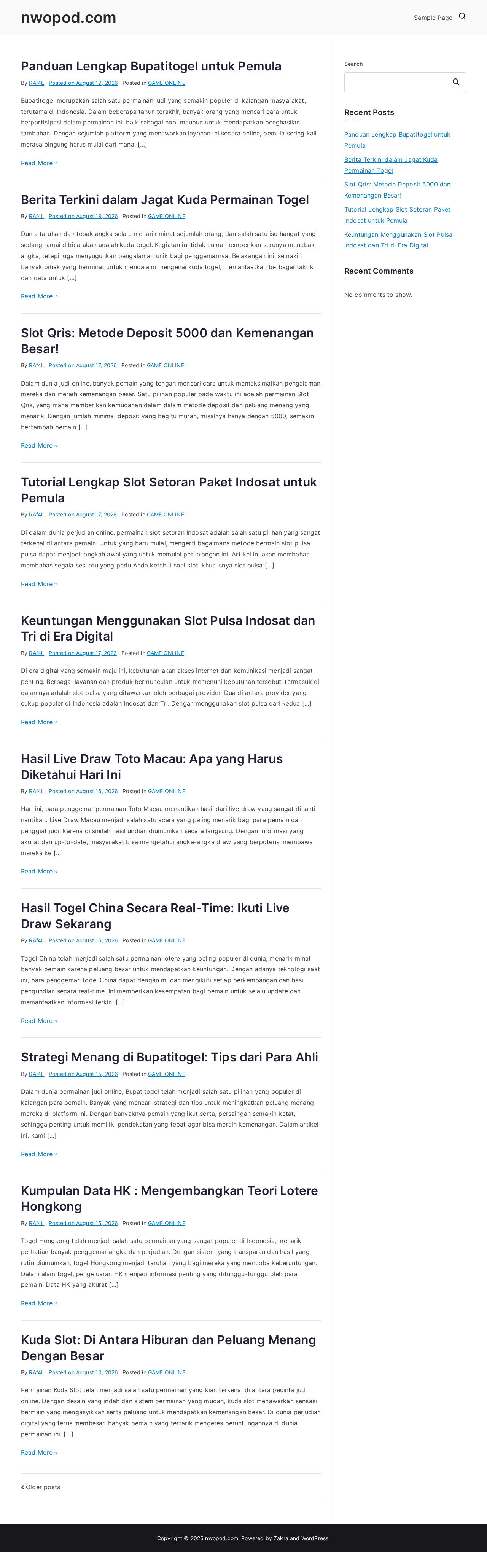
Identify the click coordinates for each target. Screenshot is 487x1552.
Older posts (43, 1487)
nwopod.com (69, 17)
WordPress (314, 1538)
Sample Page (433, 17)
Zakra (281, 1538)
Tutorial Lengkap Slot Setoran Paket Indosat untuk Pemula (397, 215)
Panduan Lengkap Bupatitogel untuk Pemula (151, 66)
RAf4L (36, 83)
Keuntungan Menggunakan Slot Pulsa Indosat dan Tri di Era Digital (398, 240)
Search (353, 64)
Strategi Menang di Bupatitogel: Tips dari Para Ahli (169, 1057)
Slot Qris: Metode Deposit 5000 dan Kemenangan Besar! (397, 189)
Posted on (83, 83)
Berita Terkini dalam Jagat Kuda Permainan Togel (165, 199)
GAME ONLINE (166, 83)
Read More (37, 163)
